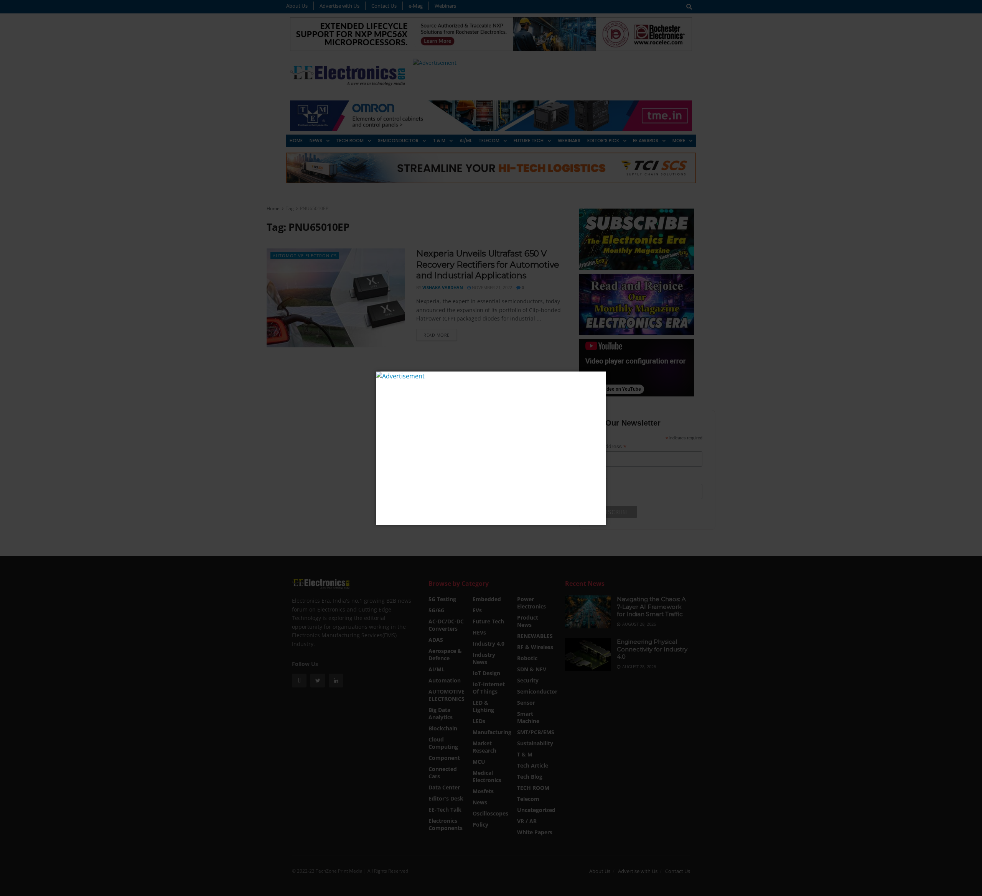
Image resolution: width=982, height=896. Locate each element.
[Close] (599, 378)
